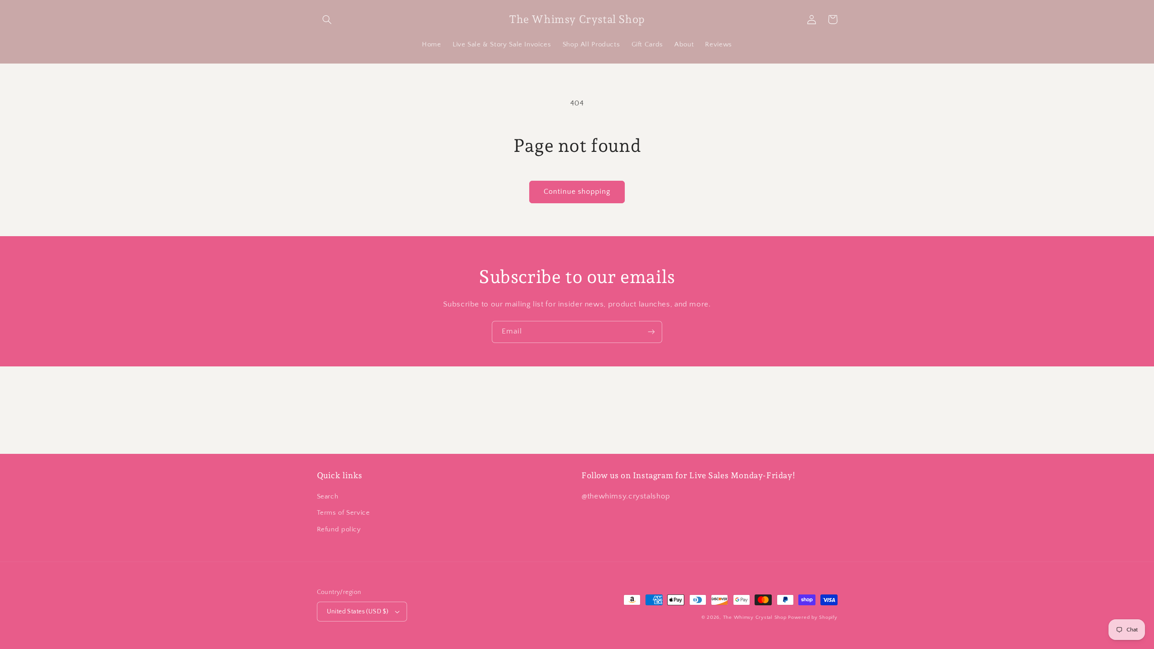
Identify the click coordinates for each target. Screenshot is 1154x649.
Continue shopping (577, 192)
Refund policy (339, 529)
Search (328, 496)
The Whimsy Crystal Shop (755, 617)
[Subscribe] (651, 332)
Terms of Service (343, 512)
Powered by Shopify (812, 617)
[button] (327, 19)
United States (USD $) (358, 611)
